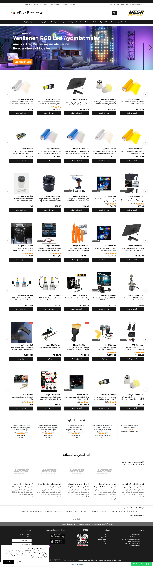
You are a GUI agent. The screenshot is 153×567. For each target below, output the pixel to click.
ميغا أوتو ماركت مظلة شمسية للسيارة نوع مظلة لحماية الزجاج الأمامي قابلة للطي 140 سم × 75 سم (132, 200)
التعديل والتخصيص (106, 22)
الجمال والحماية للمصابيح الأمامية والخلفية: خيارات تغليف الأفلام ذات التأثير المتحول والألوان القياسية (78, 485)
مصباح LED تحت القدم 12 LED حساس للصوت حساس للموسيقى (104, 200)
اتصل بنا (62, 4)
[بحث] (114, 13)
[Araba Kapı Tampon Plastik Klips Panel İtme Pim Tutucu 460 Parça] (21, 136)
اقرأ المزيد (141, 496)
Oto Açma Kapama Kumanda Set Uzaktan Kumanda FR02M (133, 349)
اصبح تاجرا (37, 4)
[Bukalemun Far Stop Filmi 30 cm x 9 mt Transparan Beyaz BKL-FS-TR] (21, 86)
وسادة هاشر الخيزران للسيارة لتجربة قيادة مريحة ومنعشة (104, 485)
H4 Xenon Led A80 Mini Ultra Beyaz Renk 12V (134, 299)
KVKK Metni (136, 535)
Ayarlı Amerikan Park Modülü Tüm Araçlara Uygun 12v (77, 398)
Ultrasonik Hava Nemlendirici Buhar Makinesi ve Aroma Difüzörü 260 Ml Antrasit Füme (22, 200)
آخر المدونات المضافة (76, 455)
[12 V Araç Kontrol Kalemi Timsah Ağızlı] (21, 382)
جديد (87, 323)
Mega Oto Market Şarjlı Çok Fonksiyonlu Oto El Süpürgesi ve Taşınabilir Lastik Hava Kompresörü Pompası (77, 200)
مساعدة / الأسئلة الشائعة (105, 524)
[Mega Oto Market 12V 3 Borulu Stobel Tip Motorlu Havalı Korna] (49, 382)
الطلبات (70, 4)
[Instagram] (31, 5)
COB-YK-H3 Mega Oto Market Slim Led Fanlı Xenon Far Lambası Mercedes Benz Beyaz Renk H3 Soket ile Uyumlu (21, 299)
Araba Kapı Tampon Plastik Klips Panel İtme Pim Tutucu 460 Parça (22, 152)
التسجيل (103, 537)
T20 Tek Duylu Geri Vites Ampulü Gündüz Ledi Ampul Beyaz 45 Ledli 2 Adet (49, 103)
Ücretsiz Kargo (123, 191)
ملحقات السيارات (91, 22)
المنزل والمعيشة (42, 22)
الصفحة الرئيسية (101, 535)
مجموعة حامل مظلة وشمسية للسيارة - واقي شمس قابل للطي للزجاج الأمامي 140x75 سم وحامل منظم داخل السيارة (76, 103)
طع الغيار (54, 22)
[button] (12, 13)
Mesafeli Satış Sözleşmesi (131, 539)
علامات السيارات (121, 22)
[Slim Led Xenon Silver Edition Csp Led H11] (76, 282)
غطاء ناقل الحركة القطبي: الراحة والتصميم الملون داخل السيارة (133, 485)
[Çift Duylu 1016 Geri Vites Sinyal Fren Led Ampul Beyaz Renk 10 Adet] (104, 86)
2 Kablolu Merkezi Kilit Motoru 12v (49, 348)
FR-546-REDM (48, 435)
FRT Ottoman (27, 149)
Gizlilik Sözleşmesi (134, 537)
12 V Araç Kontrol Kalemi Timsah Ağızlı (21, 398)
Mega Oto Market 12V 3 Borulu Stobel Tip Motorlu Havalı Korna (50, 398)
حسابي (104, 541)
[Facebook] (29, 5)
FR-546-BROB (75, 435)
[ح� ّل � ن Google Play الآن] (49, 536)
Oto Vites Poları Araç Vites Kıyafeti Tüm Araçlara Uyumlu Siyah (22, 249)
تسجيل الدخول (102, 539)
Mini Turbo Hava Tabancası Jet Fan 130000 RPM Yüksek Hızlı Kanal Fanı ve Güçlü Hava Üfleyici (21, 349)
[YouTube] (27, 5)
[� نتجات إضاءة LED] (76, 48)
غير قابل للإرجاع (28, 22)
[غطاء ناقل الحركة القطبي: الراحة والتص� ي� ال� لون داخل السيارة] (132, 471)
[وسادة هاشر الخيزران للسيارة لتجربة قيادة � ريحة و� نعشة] (104, 471)
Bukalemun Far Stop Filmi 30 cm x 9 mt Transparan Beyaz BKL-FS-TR (21, 103)
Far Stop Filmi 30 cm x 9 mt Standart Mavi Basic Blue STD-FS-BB (49, 152)
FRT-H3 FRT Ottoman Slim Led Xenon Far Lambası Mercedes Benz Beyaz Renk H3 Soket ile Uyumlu (50, 299)
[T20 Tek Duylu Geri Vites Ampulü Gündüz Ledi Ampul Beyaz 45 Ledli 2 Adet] (49, 86)
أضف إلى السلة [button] (132, 113)
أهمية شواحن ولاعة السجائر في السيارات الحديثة (49, 485)
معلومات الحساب (84, 524)
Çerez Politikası (134, 546)
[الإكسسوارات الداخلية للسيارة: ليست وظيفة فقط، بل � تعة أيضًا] (21, 471)
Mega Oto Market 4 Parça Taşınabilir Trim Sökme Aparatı (78, 249)
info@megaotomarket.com (117, 4)
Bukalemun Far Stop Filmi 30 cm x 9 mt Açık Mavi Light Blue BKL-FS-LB (77, 152)
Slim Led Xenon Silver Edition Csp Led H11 (77, 299)
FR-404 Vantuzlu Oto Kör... (102, 435)
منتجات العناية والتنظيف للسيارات (72, 22)
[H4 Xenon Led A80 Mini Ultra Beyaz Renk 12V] (132, 282)
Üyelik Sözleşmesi (134, 541)
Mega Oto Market (135, 99)
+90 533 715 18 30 (135, 4)
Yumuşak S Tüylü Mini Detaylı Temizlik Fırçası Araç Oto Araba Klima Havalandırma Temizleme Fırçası (77, 349)
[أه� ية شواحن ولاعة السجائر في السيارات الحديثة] (49, 471)
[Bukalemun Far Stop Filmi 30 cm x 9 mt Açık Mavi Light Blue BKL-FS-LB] (76, 136)
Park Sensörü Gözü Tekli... (129, 431)
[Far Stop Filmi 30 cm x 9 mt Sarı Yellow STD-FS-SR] (132, 86)
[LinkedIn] (25, 5)
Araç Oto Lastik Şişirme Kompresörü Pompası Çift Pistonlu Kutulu (107, 349)
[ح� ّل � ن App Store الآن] (49, 541)
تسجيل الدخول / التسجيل (50, 4)
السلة (104, 543)
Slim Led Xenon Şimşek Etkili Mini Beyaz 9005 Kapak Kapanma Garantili (104, 299)
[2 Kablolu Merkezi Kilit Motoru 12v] (49, 332)
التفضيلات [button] (18, 562)
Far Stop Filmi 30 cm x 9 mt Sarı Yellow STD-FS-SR (132, 103)
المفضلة (71, 524)
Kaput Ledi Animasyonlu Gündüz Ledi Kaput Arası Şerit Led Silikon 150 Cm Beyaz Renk (49, 249)
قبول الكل (8, 562)
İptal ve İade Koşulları (132, 543)
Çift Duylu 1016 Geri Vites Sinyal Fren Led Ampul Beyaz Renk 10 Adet (105, 103)
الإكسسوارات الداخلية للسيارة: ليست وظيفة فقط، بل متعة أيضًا (21, 485)
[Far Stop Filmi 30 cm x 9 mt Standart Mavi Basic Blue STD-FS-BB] (49, 136)
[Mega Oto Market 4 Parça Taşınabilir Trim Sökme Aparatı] (76, 233)
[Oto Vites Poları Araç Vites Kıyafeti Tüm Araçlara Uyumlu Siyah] (21, 233)
